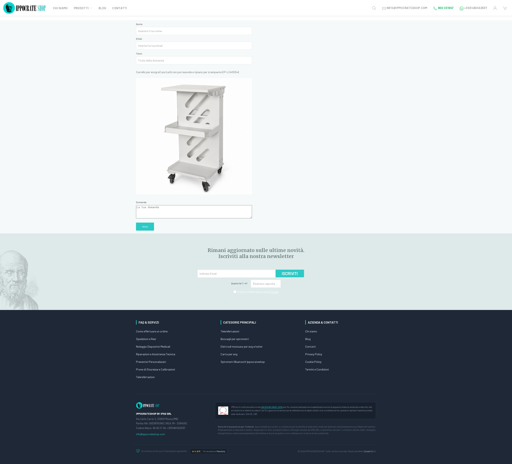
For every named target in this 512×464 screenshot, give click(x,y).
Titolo (139, 53)
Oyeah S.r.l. (370, 451)
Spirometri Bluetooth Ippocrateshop (243, 361)
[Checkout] (505, 8)
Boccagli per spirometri (235, 339)
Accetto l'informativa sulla (257, 292)
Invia (145, 226)
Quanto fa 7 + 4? (239, 283)
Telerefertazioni (145, 377)
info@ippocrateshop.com (150, 434)
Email (139, 38)
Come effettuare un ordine (152, 331)
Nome (139, 24)
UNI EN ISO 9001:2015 (272, 407)
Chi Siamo (60, 8)
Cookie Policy (313, 361)
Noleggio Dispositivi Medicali (153, 346)
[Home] (25, 8)
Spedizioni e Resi (146, 339)
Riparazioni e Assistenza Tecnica (155, 354)
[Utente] (495, 8)
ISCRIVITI (290, 273)
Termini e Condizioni (317, 369)
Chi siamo (311, 331)
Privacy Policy (313, 354)
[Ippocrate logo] (148, 405)
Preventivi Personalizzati (151, 361)
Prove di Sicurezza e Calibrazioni (155, 369)
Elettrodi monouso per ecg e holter (242, 346)
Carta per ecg (229, 354)
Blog (102, 8)
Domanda (141, 202)
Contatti (119, 8)
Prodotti (81, 8)
